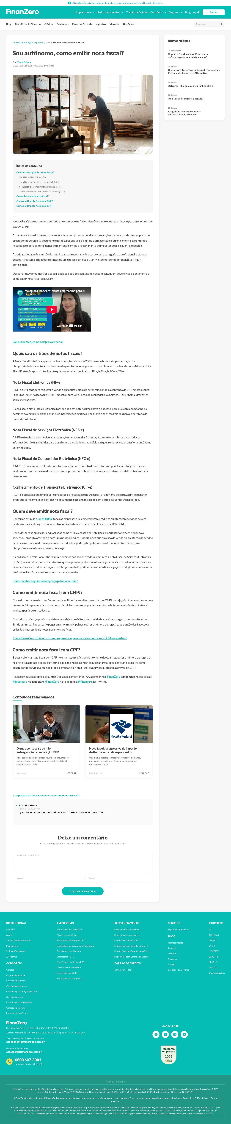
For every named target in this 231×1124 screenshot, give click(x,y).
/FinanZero (52, 681)
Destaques (63, 24)
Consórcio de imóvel (15, 975)
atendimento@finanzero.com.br (25, 1041)
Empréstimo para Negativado (70, 940)
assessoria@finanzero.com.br (24, 1051)
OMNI (212, 946)
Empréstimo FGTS (65, 956)
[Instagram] (174, 1034)
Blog (8, 24)
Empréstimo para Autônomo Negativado (75, 946)
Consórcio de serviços (16, 986)
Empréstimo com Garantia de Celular (131, 956)
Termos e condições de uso (18, 940)
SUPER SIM (214, 956)
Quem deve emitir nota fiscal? (32, 196)
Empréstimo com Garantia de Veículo (131, 951)
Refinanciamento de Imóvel (126, 935)
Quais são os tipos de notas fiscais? (35, 172)
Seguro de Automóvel (178, 929)
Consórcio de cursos (15, 997)
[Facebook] (156, 1034)
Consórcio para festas (16, 1008)
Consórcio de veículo (15, 980)
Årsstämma (11, 956)
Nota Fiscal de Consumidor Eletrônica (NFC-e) (41, 186)
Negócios (128, 24)
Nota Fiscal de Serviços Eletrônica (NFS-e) (39, 182)
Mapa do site (12, 946)
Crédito (48, 24)
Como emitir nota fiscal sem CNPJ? (34, 201)
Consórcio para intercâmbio (19, 1002)
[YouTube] (184, 1034)
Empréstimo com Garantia (69, 951)
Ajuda (9, 935)
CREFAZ (212, 967)
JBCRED (213, 940)
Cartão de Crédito (122, 970)
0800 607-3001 (28, 1060)
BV (210, 929)
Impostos (101, 24)
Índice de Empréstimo (16, 951)
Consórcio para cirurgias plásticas (21, 991)
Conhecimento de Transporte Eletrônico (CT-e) (42, 191)
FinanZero (18, 42)
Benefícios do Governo (28, 24)
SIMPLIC (213, 962)
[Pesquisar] (220, 24)
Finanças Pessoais (82, 24)
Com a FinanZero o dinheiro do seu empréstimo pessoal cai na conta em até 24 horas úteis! (70, 638)
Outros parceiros (217, 973)
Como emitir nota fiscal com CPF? (34, 205)
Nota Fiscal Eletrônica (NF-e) (32, 177)
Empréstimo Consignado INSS (70, 962)
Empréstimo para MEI (67, 973)
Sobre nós (11, 929)
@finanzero (20, 681)
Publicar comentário (82, 891)
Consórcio (11, 970)
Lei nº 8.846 (45, 518)
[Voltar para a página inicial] (22, 12)
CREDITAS (214, 935)
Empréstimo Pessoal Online (69, 929)
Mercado (114, 24)
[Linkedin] (165, 1034)
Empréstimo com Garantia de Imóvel (131, 946)
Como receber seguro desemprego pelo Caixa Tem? (45, 581)
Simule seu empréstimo (67, 935)
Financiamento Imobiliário (69, 967)
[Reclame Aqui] (168, 1055)
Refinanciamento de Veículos (127, 929)
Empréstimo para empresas (69, 978)
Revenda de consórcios (17, 1013)
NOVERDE (214, 951)
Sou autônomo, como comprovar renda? (38, 342)
